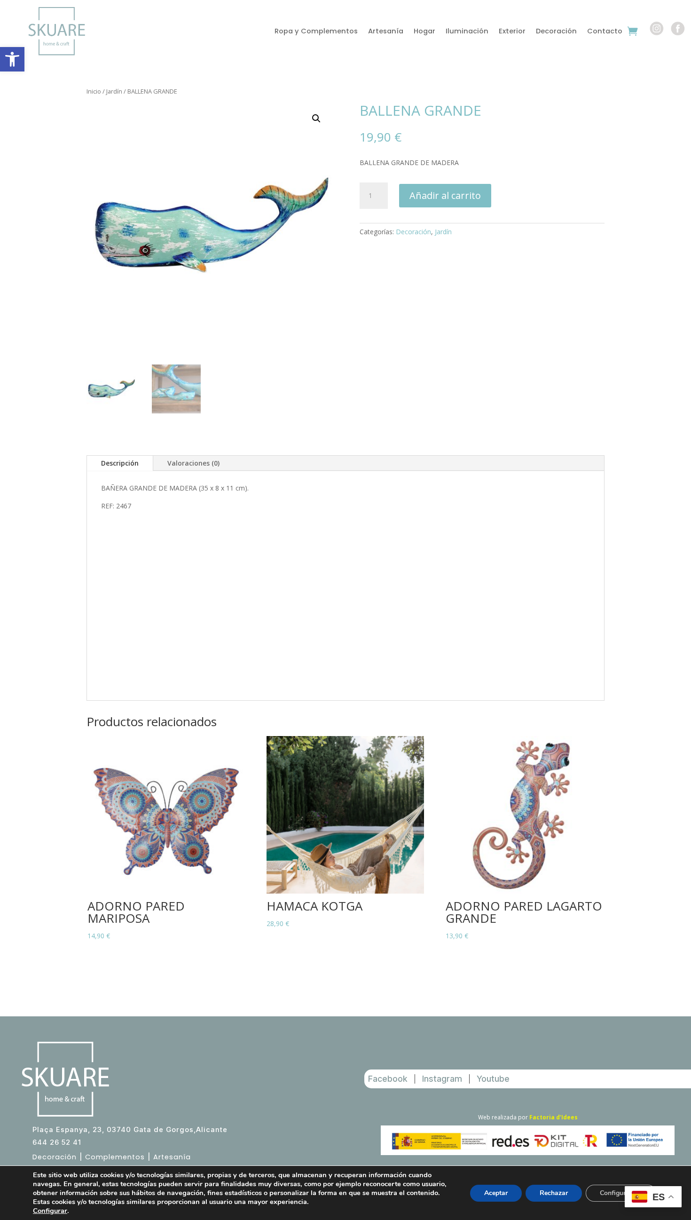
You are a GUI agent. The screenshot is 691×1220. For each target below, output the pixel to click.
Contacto (604, 32)
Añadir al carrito (445, 195)
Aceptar (496, 1192)
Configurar (50, 1210)
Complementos (115, 1157)
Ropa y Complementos (316, 32)
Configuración (621, 1192)
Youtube (493, 1079)
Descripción (120, 463)
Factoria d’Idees (553, 1117)
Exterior (512, 32)
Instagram (442, 1079)
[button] (12, 59)
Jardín (114, 91)
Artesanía (385, 32)
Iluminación (467, 32)
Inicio (93, 91)
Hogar (424, 32)
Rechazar (554, 1192)
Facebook (388, 1079)
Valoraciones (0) (193, 463)
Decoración (556, 32)
